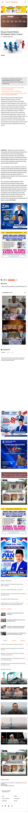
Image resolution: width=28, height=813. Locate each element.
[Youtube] (8, 806)
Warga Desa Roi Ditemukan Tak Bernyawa (12, 91)
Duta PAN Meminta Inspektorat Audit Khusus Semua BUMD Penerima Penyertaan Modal (14, 94)
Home (2, 29)
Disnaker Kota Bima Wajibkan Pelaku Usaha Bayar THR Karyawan (12, 304)
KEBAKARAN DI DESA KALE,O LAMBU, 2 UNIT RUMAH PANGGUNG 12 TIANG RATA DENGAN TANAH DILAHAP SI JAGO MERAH (13, 327)
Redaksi (15, 796)
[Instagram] (11, 806)
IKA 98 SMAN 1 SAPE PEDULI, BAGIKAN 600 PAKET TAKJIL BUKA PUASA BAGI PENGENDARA (13, 340)
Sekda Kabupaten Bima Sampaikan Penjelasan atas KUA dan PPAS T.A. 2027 (12, 710)
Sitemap (15, 800)
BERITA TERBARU (7, 609)
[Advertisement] (11, 66)
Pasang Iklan (4, 800)
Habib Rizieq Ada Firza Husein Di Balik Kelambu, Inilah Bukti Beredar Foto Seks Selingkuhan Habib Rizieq (13, 740)
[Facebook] (2, 806)
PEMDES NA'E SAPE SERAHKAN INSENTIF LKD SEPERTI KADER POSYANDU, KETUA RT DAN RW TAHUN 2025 (13, 316)
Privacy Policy (16, 798)
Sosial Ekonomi (6, 29)
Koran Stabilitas (12, 2)
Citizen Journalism (5, 798)
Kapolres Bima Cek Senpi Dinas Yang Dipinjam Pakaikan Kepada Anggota (12, 88)
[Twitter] (5, 806)
